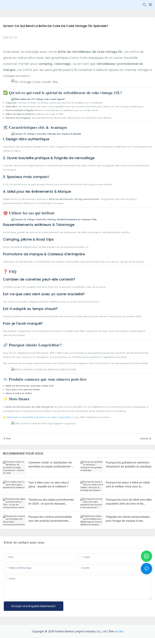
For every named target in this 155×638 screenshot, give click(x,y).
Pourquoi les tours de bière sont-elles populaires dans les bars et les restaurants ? (129, 501)
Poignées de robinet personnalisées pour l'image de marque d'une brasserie (128, 519)
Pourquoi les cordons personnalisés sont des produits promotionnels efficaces (50, 519)
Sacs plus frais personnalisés (23, 389)
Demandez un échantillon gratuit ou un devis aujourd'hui (39, 417)
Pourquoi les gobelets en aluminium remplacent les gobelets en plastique (128, 464)
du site (119, 631)
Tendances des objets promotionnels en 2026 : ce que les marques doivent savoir (51, 501)
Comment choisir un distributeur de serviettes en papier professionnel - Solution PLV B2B (50, 464)
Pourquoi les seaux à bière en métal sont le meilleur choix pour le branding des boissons (128, 484)
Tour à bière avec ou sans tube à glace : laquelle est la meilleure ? (48, 484)
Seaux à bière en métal (19, 393)
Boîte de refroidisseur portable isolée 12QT (30, 385)
